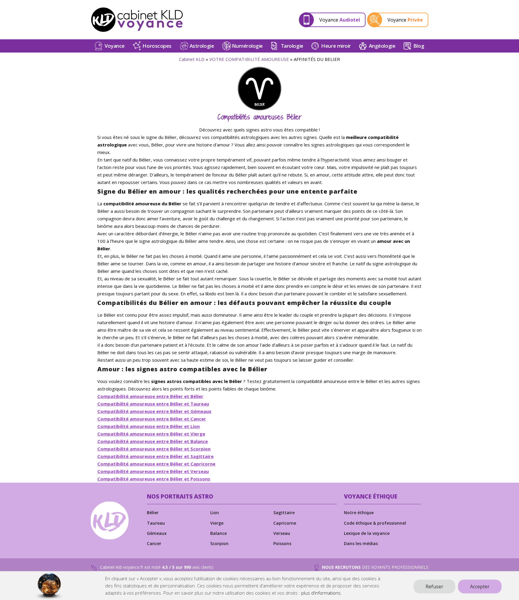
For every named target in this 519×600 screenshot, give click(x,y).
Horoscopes (156, 45)
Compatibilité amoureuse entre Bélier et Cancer (151, 419)
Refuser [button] (434, 586)
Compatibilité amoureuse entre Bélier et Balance (152, 441)
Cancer (154, 543)
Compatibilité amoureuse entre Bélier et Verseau (153, 471)
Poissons (282, 543)
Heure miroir (336, 45)
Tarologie (292, 45)
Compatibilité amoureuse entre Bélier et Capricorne (156, 464)
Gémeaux (157, 533)
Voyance (115, 45)
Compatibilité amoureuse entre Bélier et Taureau (153, 404)
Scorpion (219, 543)
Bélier (153, 512)
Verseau (281, 533)
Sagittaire (284, 512)
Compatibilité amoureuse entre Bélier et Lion (148, 426)
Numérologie (247, 45)
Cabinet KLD (192, 59)
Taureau (156, 523)
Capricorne (284, 523)
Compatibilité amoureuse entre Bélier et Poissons (153, 479)
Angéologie (382, 45)
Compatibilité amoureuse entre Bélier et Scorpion (154, 449)
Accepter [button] (480, 586)
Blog (418, 45)
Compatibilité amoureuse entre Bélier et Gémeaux (154, 411)
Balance (218, 533)
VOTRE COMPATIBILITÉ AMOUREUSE (249, 59)
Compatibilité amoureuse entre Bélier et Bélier (150, 396)
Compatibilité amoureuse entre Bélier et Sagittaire (155, 456)
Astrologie (202, 45)
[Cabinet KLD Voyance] (137, 20)
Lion (214, 512)
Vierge (216, 523)
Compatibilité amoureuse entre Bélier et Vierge (151, 434)
